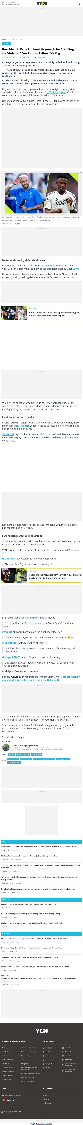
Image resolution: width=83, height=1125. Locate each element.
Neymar (49, 265)
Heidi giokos (13, 759)
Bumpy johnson (63, 759)
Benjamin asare (14, 762)
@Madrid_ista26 (11, 558)
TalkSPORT (8, 434)
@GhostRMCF (10, 642)
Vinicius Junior (57, 92)
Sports (11, 39)
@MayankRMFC (11, 657)
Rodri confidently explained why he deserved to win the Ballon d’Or (41, 678)
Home (4, 39)
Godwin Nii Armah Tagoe (29, 57)
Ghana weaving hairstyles (44, 759)
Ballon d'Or (36, 754)
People (4, 850)
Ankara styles (25, 759)
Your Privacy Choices (44, 1124)
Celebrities (5, 859)
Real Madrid (22, 425)
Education (5, 871)
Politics (4, 951)
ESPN (76, 268)
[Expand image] (79, 173)
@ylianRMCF (31, 617)
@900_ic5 (7, 631)
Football (19, 39)
